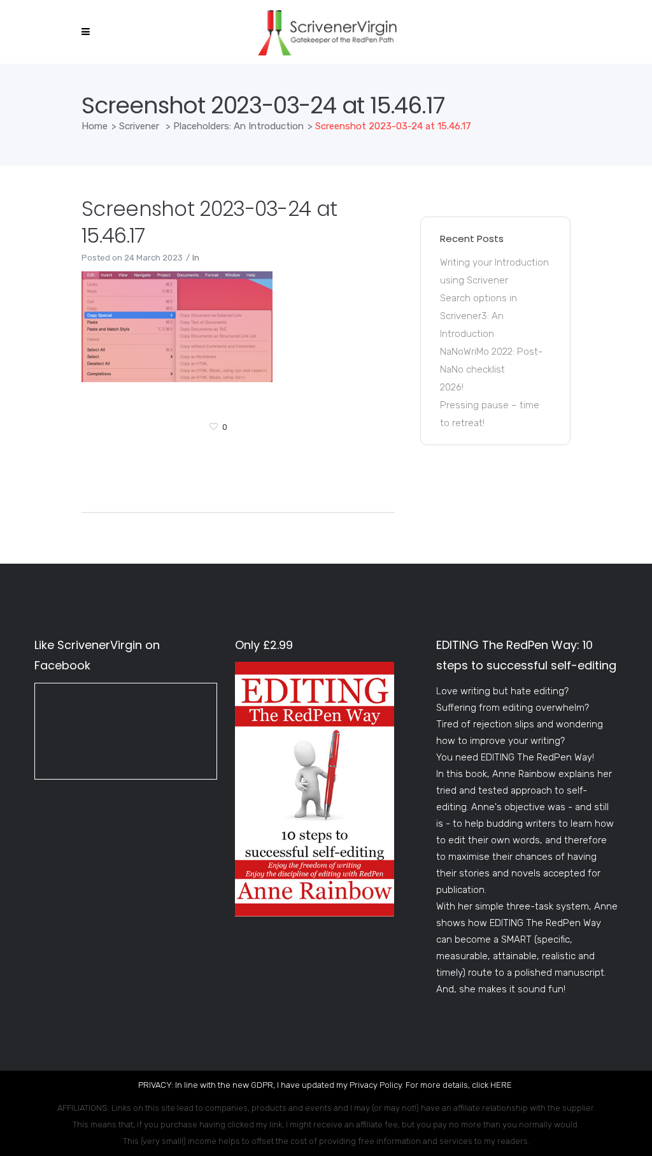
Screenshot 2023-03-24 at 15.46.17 (209, 222)
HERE (501, 1085)
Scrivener (139, 126)
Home (95, 126)
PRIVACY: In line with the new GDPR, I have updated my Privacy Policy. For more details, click (314, 1085)
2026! (452, 387)
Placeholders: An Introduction (238, 126)
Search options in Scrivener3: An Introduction (478, 315)
